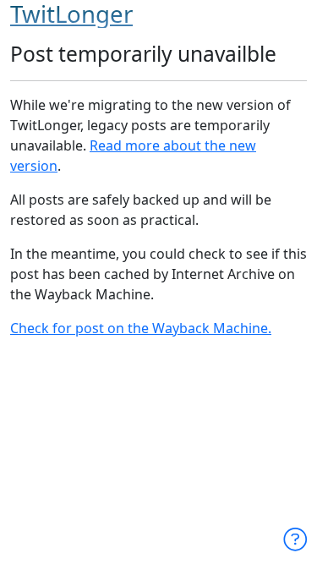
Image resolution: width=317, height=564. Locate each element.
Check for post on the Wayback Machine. (140, 328)
